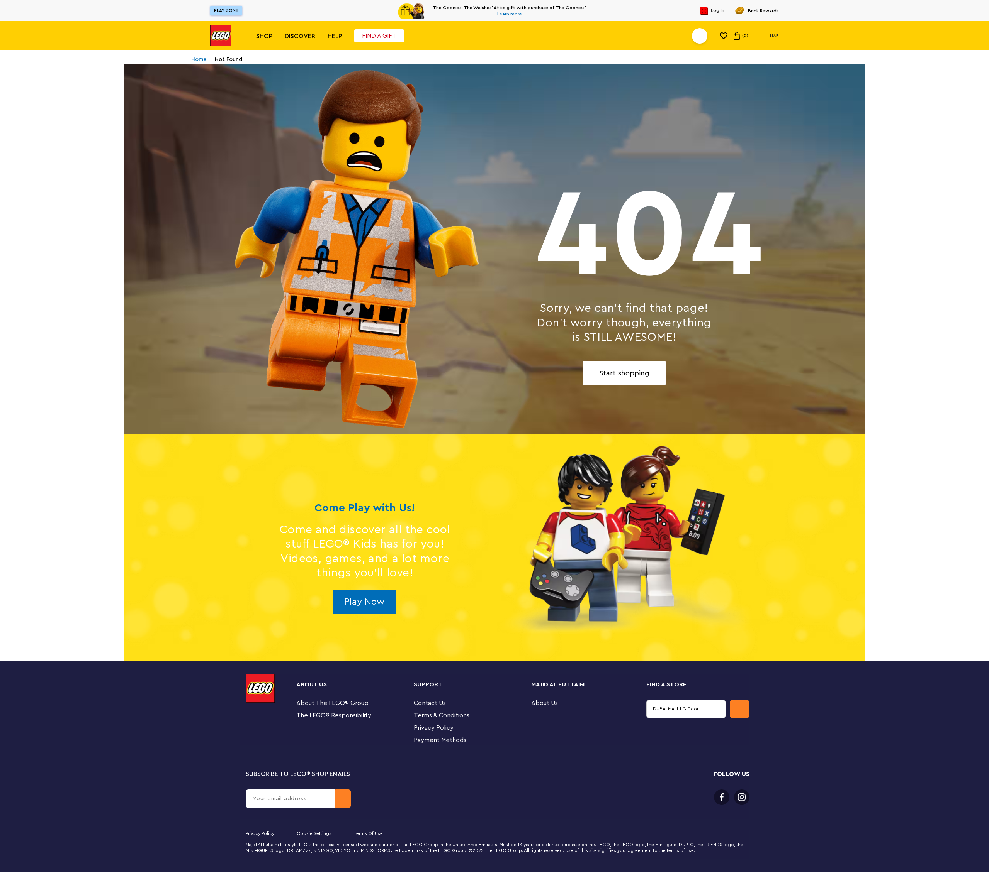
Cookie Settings (314, 833)
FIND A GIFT (379, 36)
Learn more (509, 14)
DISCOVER (300, 36)
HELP (335, 36)
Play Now (364, 602)
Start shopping (624, 373)
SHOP (264, 36)
